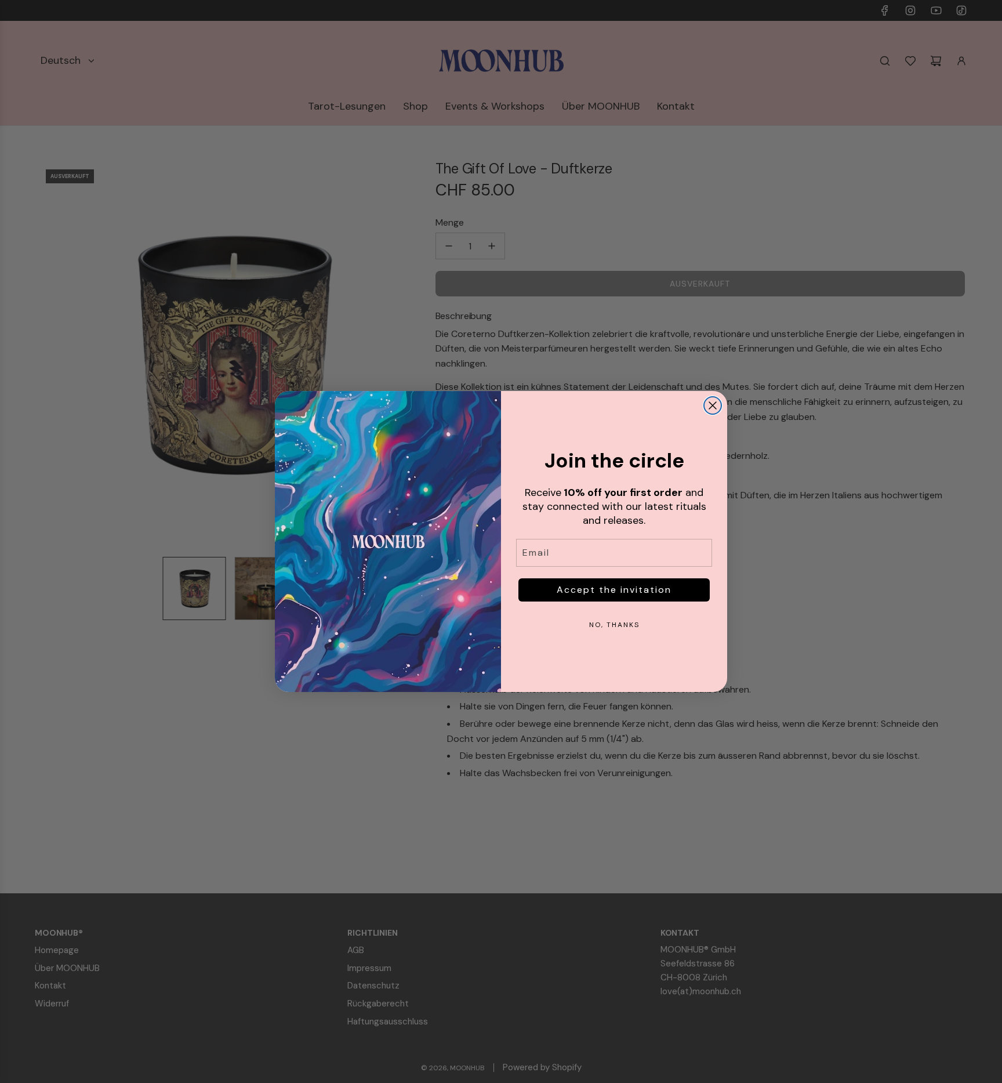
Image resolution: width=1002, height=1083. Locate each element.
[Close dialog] (712, 405)
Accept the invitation (614, 590)
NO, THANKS (614, 624)
